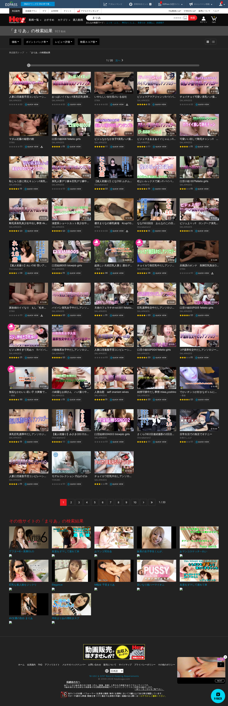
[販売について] (114, 658)
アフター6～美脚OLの (21, 551)
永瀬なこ (151, 23)
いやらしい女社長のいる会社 (110, 96)
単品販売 (16, 11)
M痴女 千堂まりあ (104, 584)
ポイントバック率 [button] (36, 41)
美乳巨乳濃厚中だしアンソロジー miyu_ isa (33, 434)
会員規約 (31, 664)
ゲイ (44, 11)
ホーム (21, 664)
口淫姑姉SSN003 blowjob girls (112, 434)
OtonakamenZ (101, 184)
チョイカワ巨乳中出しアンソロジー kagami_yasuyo (123, 476)
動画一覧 (34, 19)
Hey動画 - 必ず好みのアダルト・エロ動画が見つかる (17, 19)
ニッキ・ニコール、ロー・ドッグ (113, 23)
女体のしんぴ (185, 437)
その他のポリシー (166, 664)
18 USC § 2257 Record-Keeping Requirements (114, 676)
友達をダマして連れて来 (65, 551)
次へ (117, 60)
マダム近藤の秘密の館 (21, 138)
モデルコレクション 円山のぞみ (69, 476)
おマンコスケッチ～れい (193, 551)
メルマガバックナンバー (74, 664)
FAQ (40, 664)
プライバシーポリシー (145, 664)
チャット (68, 11)
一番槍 (97, 269)
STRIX (97, 100)
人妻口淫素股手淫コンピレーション (29, 96)
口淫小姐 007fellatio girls (194, 181)
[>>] (151, 502)
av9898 (54, 11)
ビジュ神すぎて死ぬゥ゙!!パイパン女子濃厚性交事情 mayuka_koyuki (48, 349)
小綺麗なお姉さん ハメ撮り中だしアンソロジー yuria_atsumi (87, 391)
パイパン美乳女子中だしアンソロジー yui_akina (79, 307)
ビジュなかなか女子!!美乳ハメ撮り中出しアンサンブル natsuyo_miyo (133, 138)
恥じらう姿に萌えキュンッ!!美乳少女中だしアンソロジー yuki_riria (46, 181)
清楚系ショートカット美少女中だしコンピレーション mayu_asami (89, 223)
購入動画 (78, 19)
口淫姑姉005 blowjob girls (67, 265)
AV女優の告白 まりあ (21, 618)
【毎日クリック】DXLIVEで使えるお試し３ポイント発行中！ (39, 4)
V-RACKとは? (190, 11)
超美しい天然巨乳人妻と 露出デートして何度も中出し (124, 265)
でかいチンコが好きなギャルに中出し (201, 391)
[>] (143, 502)
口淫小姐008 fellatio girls (66, 138)
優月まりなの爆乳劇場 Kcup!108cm (115, 223)
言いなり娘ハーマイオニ (150, 584)
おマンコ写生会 (103, 551)
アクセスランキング (90, 11)
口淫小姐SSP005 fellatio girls (196, 307)
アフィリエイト (52, 664)
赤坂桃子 (160, 23)
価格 (14, 41)
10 (135, 502)
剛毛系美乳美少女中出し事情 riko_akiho (31, 223)
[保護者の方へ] (114, 690)
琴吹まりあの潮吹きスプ (65, 618)
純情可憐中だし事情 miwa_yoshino (156, 391)
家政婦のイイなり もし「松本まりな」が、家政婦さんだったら (45, 307)
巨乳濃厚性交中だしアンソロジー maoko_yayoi (163, 307)
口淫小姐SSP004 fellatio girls (154, 349)
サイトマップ (125, 664)
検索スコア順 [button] (87, 41)
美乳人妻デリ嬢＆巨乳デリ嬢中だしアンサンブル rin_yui (83, 181)
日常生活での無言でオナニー (196, 434)
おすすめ (49, 19)
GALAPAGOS (15, 100)
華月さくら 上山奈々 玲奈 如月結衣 (129, 23)
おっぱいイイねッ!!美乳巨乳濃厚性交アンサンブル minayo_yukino (89, 96)
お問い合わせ (94, 664)
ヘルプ (216, 11)
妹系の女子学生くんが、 (150, 551)
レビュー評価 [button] (62, 41)
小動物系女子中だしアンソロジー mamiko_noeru (79, 349)
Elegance (57, 584)
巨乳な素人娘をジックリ (23, 584)
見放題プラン (31, 11)
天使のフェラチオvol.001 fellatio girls (115, 307)
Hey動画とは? (175, 11)
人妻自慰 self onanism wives (111, 391)
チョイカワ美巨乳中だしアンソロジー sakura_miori (166, 265)
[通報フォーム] (114, 697)
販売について (204, 11)
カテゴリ (63, 19)
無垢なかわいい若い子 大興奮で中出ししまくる (35, 391)
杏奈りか (142, 23)
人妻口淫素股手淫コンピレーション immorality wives (124, 349)
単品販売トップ (17, 52)
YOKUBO (56, 480)
